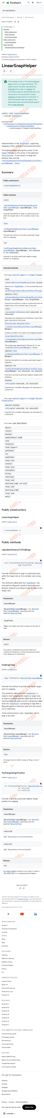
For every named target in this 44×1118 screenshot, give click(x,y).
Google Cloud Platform (10, 1091)
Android (4, 925)
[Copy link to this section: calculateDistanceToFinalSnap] (33, 550)
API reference (9, 11)
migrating (11, 97)
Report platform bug (8, 1056)
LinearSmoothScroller (14, 336)
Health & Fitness (7, 962)
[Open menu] (3, 2)
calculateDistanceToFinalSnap (16, 205)
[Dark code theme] (41, 528)
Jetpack (29, 89)
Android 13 (5, 1018)
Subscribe (29, 1107)
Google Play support (8, 1063)
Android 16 (5, 1007)
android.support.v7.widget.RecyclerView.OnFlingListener (23, 124)
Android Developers (8, 17)
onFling (8, 384)
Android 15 (5, 1011)
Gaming (4, 955)
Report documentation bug (11, 1060)
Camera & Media (7, 965)
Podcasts (5, 946)
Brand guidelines (22, 1102)
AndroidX (11, 89)
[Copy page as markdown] (11, 71)
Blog (3, 942)
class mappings (18, 105)
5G (3, 972)
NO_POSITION (9, 873)
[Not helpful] (18, 21)
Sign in (38, 3)
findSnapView (9, 229)
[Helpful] (15, 21)
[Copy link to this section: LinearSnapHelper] (21, 517)
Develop (19, 17)
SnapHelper (16, 116)
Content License (23, 899)
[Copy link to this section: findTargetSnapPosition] (27, 773)
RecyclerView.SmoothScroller (17, 324)
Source (4, 936)
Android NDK (6, 1047)
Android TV (5, 995)
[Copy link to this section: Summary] (15, 172)
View (35, 208)
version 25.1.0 (12, 54)
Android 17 (5, 1004)
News (3, 939)
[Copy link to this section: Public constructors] (28, 510)
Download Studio (7, 1044)
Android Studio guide (9, 1034)
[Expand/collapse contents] (14, 27)
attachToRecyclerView (14, 283)
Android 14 (5, 1014)
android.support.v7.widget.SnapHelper (20, 126)
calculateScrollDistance (15, 312)
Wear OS (5, 985)
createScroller (11, 327)
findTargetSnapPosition (14, 248)
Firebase (5, 1087)
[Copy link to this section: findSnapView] (17, 665)
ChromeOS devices (8, 988)
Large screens (6, 981)
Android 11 (5, 1025)
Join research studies (9, 1067)
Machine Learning (8, 958)
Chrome (4, 1084)
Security (4, 932)
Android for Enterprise (9, 929)
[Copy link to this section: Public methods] (23, 542)
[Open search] (28, 2)
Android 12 (5, 1021)
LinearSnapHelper (11, 186)
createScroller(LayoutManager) (18, 347)
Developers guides (8, 1037)
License (11, 1102)
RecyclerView (7, 156)
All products (6, 1094)
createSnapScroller (13, 339)
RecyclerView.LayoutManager (27, 229)
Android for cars (7, 991)
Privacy (4, 969)
